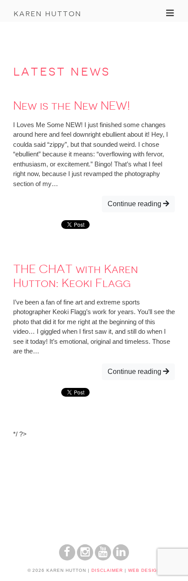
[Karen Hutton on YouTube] (103, 558)
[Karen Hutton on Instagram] (85, 558)
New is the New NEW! (71, 106)
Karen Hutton (47, 13)
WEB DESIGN (144, 570)
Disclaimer (107, 570)
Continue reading (135, 204)
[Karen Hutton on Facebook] (67, 558)
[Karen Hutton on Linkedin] (121, 558)
